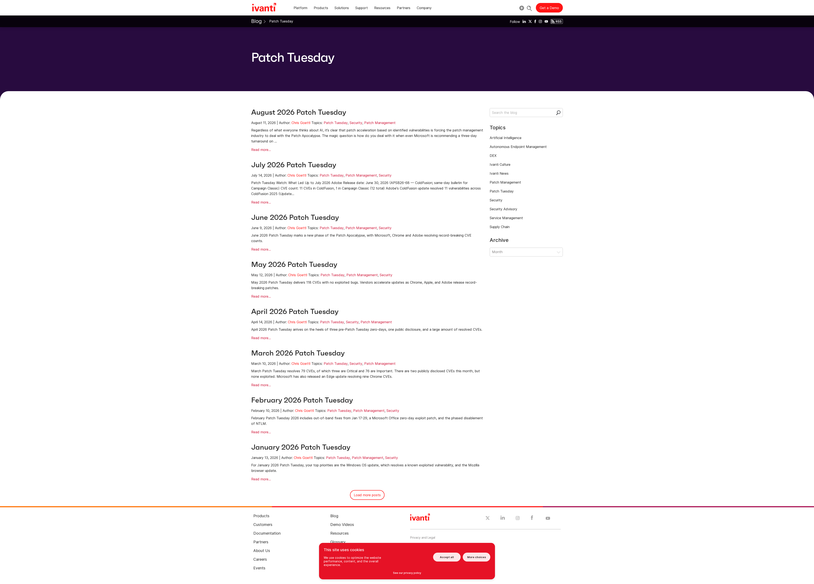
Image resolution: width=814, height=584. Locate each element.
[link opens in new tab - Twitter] (487, 518)
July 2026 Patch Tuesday (293, 164)
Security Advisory (503, 209)
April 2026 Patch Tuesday (295, 311)
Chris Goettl (300, 123)
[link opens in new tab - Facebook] (532, 519)
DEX (493, 155)
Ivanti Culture (500, 164)
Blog (256, 21)
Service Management (506, 218)
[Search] (529, 7)
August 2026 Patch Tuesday (298, 112)
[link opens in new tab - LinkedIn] (502, 519)
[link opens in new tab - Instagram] (518, 519)
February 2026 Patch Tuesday (302, 400)
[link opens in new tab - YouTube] (548, 518)
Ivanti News (499, 173)
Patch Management (380, 123)
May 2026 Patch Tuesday (294, 264)
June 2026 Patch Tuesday (295, 217)
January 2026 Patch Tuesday (300, 447)
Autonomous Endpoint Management (518, 147)
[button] (526, 252)
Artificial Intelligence (505, 138)
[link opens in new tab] (524, 21)
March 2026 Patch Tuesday (298, 353)
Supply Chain (500, 227)
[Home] (264, 8)
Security (356, 123)
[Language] (521, 8)
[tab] (300, 8)
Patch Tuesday (336, 123)
